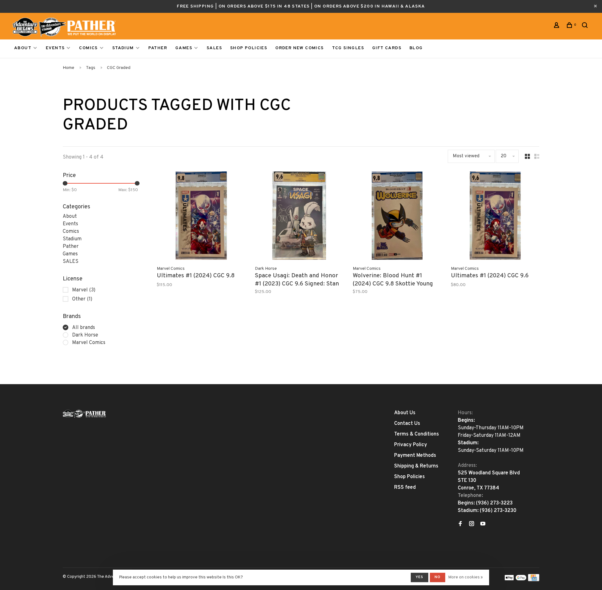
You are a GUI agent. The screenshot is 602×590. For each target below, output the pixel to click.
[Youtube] (482, 524)
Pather (157, 48)
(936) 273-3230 (498, 511)
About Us (404, 413)
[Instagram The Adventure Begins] (471, 524)
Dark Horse (85, 335)
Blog (416, 48)
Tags (90, 67)
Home (68, 67)
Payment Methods (415, 455)
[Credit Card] (533, 580)
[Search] (585, 26)
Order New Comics (299, 48)
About (22, 48)
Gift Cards (386, 48)
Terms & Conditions (416, 434)
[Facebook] (460, 524)
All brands (83, 328)
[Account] (557, 26)
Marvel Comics (88, 343)
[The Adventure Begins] (84, 413)
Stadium (123, 48)
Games (183, 48)
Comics (88, 48)
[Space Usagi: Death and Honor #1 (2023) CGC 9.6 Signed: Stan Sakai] (299, 217)
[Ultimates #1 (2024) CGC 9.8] (201, 217)
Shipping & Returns (416, 466)
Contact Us (407, 423)
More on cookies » (465, 577)
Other (82, 299)
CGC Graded (118, 67)
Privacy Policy (410, 445)
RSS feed (405, 487)
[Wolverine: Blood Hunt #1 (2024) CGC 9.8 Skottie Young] (397, 217)
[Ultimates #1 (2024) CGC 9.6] (495, 217)
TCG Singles (348, 48)
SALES (214, 48)
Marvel (83, 290)
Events (55, 48)
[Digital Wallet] (515, 580)
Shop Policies (248, 48)
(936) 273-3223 (494, 503)
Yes (419, 577)
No (438, 577)
